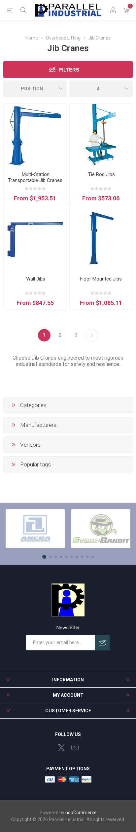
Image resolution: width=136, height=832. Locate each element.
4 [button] (61, 557)
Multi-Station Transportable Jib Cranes (35, 177)
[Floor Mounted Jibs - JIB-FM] (101, 239)
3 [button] (56, 557)
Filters (69, 70)
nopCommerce (81, 812)
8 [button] (82, 557)
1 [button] (44, 557)
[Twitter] (61, 747)
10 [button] (93, 557)
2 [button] (50, 557)
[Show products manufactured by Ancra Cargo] (35, 528)
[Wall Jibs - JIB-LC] (35, 239)
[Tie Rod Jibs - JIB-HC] (101, 135)
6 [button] (72, 557)
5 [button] (66, 557)
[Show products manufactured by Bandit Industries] (100, 528)
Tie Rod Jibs (101, 174)
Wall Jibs (35, 279)
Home (31, 38)
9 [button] (87, 557)
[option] (35, 528)
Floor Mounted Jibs (101, 279)
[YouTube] (75, 747)
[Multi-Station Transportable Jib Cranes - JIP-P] (35, 135)
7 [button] (77, 557)
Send (102, 642)
